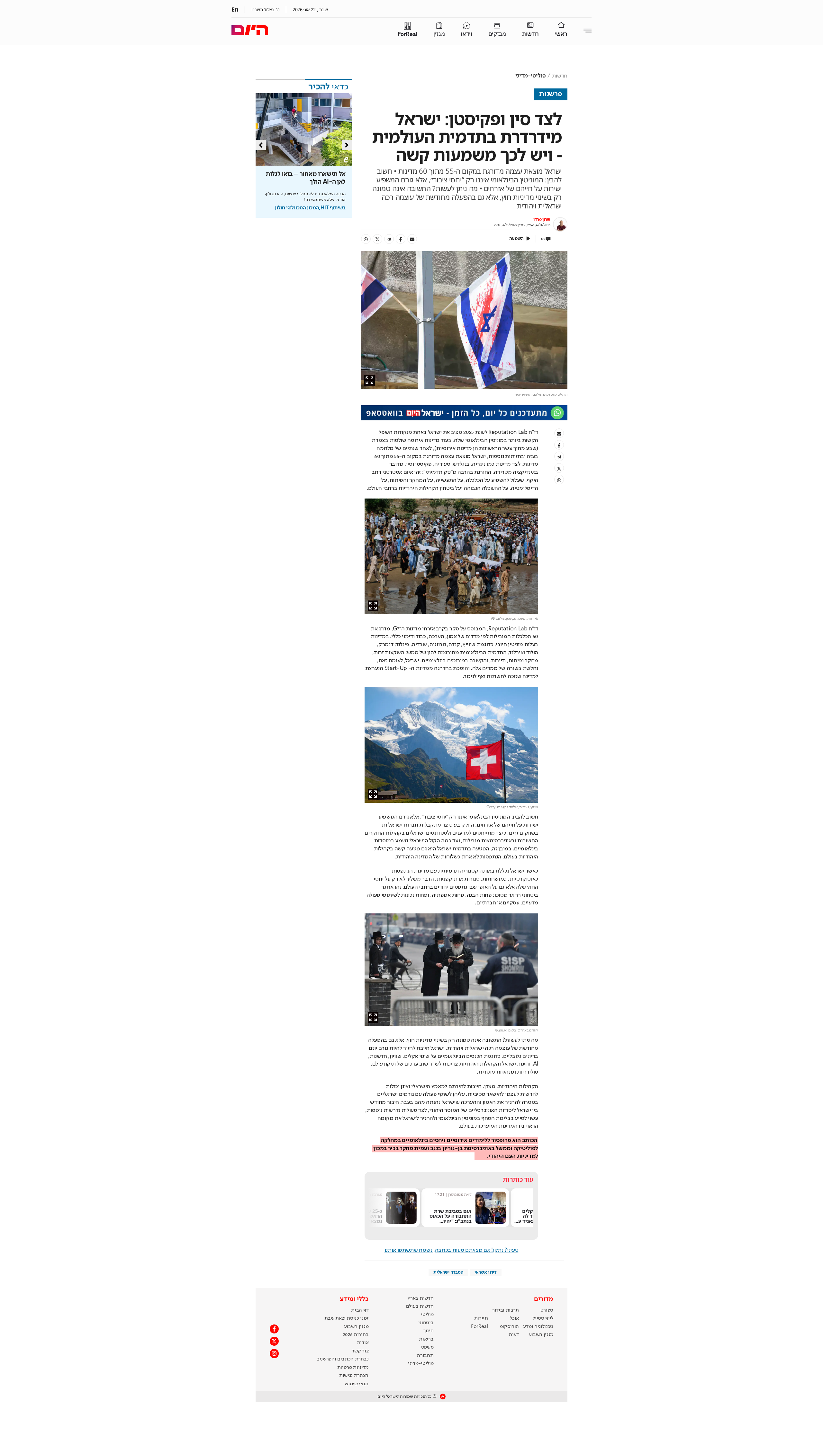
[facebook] (400, 239)
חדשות (530, 34)
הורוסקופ (509, 1326)
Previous (261, 145)
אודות (362, 1342)
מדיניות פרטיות (353, 1367)
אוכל (514, 1318)
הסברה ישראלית (448, 1272)
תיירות (481, 1318)
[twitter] (377, 239)
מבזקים (497, 34)
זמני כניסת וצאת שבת (346, 1318)
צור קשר (360, 1351)
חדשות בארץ (420, 1298)
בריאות (426, 1339)
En (234, 9)
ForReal (407, 34)
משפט (427, 1347)
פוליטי (427, 1314)
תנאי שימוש (356, 1384)
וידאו (466, 34)
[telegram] (389, 239)
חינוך (428, 1330)
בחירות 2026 (356, 1334)
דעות (514, 1334)
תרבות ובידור (505, 1310)
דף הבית (359, 1310)
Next (347, 145)
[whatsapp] (366, 239)
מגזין (439, 34)
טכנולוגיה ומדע (538, 1326)
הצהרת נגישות (353, 1375)
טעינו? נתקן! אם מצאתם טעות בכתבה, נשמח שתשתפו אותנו (451, 1250)
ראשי (561, 34)
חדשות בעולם (419, 1306)
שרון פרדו (541, 219)
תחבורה (425, 1355)
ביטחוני (426, 1322)
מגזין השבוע (541, 1334)
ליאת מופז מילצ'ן (484, 1194)
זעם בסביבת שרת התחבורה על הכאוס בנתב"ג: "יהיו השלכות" (475, 1218)
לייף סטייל (543, 1318)
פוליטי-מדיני (530, 76)
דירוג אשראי (485, 1272)
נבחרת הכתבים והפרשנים (342, 1359)
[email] (412, 239)
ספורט (546, 1310)
